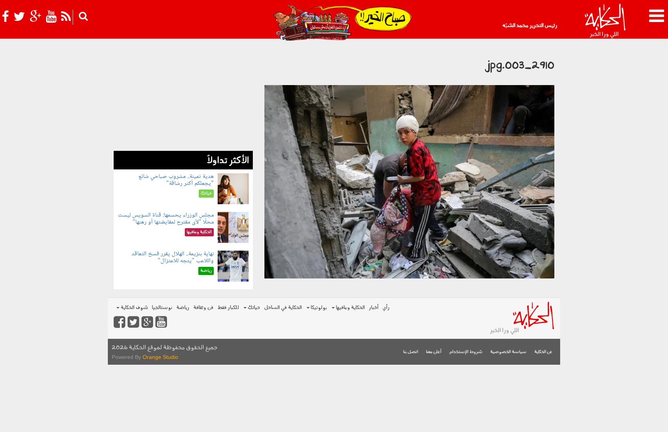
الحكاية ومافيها (350, 307)
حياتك (253, 307)
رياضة (182, 307)
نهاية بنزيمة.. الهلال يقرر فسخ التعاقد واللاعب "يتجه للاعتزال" (172, 257)
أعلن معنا (433, 352)
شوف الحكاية (133, 307)
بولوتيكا (318, 307)
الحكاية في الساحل (283, 307)
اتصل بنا (410, 352)
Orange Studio (160, 357)
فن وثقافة (203, 307)
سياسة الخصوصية (508, 352)
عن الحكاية (543, 352)
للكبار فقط (228, 307)
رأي (386, 307)
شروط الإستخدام (465, 352)
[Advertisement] (183, 97)
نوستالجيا (162, 307)
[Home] (605, 21)
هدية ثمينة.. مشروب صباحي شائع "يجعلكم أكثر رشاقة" (176, 180)
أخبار (373, 307)
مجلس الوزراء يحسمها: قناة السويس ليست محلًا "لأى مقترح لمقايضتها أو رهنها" (166, 218)
